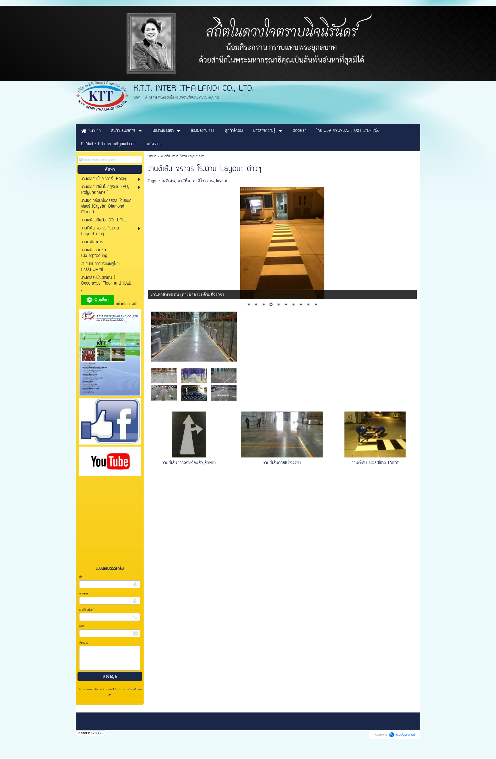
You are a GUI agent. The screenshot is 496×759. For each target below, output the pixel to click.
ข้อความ (83, 643)
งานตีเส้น (166, 180)
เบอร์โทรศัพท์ (86, 610)
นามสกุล (83, 594)
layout (221, 180)
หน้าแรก (152, 156)
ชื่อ (80, 577)
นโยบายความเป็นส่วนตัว (127, 689)
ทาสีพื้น (183, 180)
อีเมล (81, 626)
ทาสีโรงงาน (203, 180)
